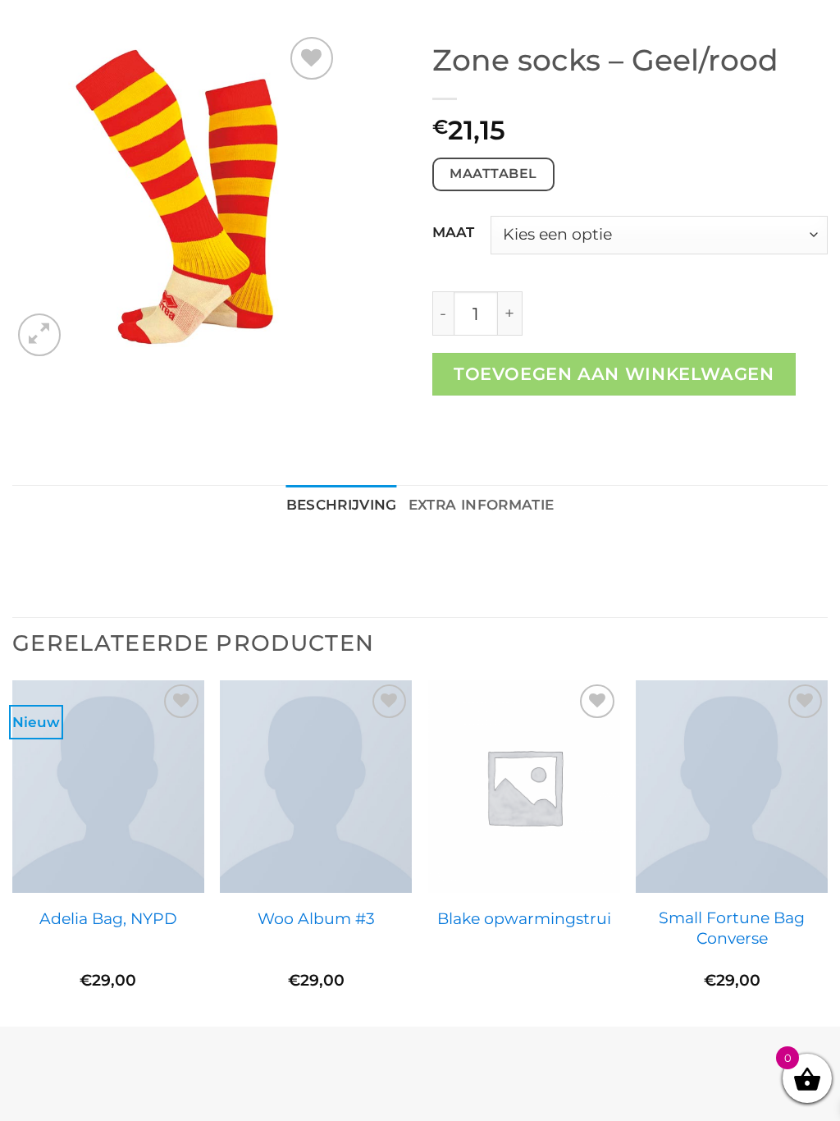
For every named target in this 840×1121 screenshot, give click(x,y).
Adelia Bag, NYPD (108, 918)
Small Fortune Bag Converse (732, 928)
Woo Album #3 (316, 918)
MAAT (453, 232)
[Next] (827, 852)
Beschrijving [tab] (341, 504)
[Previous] (13, 852)
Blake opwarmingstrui (524, 918)
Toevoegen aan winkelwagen (614, 374)
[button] (39, 334)
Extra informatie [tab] (482, 504)
